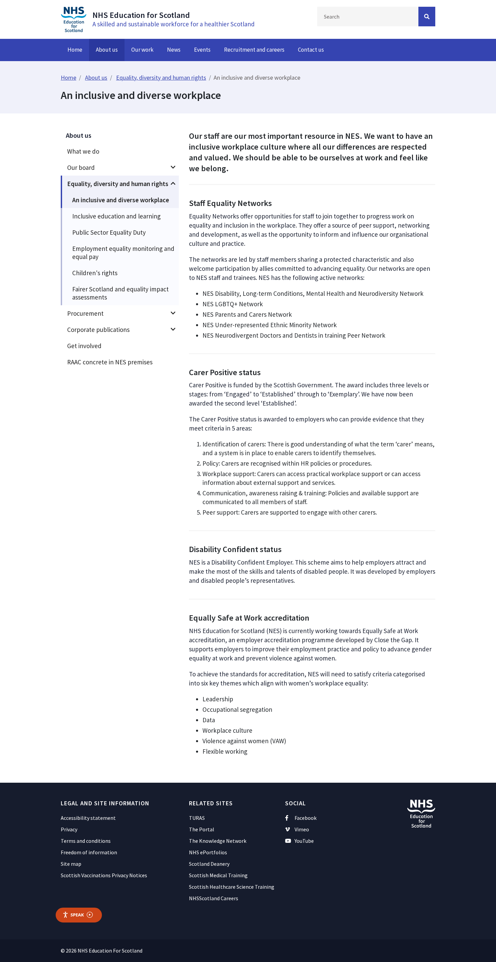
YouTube (304, 840)
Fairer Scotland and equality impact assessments (120, 293)
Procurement (85, 313)
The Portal (201, 829)
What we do (83, 151)
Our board (81, 167)
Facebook (305, 817)
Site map (71, 863)
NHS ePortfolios (208, 852)
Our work (142, 49)
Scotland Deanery (209, 863)
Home (74, 49)
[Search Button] (426, 16)
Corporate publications (98, 330)
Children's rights (94, 273)
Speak (77, 915)
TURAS (197, 817)
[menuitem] (120, 151)
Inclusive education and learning (116, 216)
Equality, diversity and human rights (161, 77)
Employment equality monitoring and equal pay (123, 252)
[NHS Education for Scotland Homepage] (73, 18)
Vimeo (302, 829)
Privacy (69, 829)
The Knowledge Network (217, 840)
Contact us (311, 49)
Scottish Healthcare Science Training (231, 886)
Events (202, 49)
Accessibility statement (88, 817)
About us (107, 49)
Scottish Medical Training (218, 875)
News (174, 49)
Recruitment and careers (254, 49)
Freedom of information (89, 852)
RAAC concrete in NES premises (110, 362)
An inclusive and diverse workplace (120, 200)
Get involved (84, 346)
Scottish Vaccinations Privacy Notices (104, 875)
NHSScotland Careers (213, 898)
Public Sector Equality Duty (109, 232)
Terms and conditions (86, 840)
